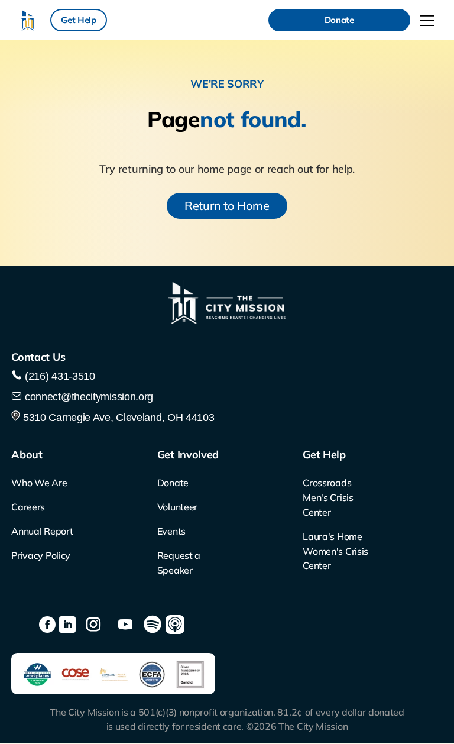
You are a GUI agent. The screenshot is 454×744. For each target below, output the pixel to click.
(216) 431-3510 (58, 376)
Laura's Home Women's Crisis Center (335, 551)
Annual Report (42, 531)
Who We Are (39, 483)
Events (171, 531)
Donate (339, 19)
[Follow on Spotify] (152, 624)
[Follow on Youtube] (125, 624)
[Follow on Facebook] (47, 624)
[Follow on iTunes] (175, 624)
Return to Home (227, 205)
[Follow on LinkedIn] (67, 624)
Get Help (78, 19)
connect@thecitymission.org (89, 397)
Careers (28, 507)
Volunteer (177, 507)
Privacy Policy (40, 555)
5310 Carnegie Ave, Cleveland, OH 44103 (117, 417)
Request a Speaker (178, 562)
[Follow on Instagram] (93, 624)
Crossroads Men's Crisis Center (328, 497)
